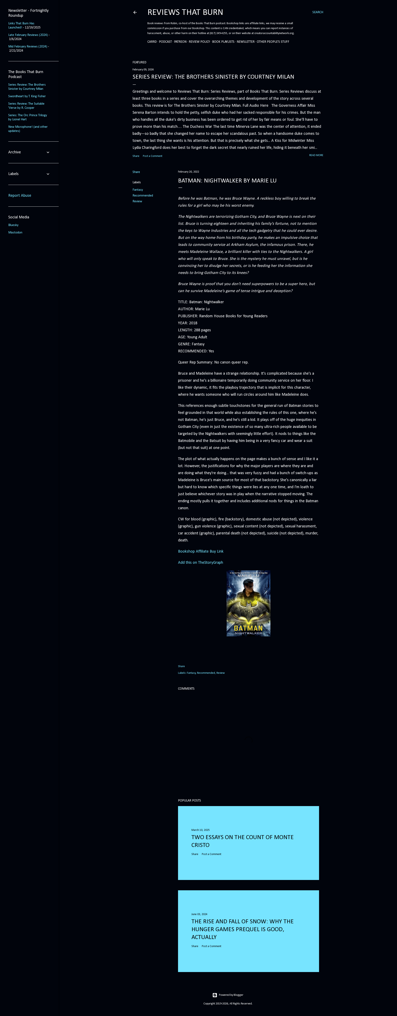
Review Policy (199, 42)
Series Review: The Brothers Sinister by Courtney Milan (213, 77)
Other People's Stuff (273, 42)
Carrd (152, 42)
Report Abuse (19, 196)
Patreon (180, 42)
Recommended (143, 195)
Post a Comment (152, 156)
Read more (316, 155)
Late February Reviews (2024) (28, 35)
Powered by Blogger (231, 995)
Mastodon (15, 232)
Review (137, 201)
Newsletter (246, 42)
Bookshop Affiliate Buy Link (201, 551)
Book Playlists (223, 42)
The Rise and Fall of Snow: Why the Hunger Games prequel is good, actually (242, 930)
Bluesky (13, 225)
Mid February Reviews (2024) (27, 46)
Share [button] (136, 156)
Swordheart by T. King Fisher (27, 96)
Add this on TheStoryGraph (200, 563)
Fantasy (138, 190)
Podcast (165, 42)
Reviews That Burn (185, 12)
